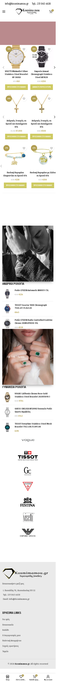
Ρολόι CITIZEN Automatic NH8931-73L (32, 290)
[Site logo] (28, 11)
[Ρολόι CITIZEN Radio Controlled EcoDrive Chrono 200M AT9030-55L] (7, 324)
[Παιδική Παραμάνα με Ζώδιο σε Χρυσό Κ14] (43, 157)
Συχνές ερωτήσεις (10, 646)
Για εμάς (6, 619)
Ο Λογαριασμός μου (11, 635)
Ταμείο (5, 651)
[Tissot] (27, 455)
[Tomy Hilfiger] (27, 548)
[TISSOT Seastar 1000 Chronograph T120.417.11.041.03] (7, 309)
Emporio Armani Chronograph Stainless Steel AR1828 (41, 74)
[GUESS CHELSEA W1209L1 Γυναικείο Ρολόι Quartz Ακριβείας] (7, 412)
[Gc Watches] (27, 471)
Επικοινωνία (7, 625)
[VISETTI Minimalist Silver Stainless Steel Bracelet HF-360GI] (16, 56)
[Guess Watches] (27, 486)
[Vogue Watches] (27, 440)
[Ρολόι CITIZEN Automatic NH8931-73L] (7, 294)
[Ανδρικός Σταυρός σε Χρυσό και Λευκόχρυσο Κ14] (16, 106)
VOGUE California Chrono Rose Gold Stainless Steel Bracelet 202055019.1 (32, 395)
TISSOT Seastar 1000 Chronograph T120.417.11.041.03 (31, 307)
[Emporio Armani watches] (27, 532)
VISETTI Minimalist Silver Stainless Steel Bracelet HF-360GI (16, 74)
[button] (16, 87)
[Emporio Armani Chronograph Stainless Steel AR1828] (42, 56)
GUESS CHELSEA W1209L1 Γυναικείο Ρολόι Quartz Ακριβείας (33, 410)
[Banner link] (27, 254)
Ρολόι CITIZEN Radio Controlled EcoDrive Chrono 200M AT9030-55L (33, 321)
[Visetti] (27, 517)
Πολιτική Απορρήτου (11, 640)
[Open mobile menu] (4, 11)
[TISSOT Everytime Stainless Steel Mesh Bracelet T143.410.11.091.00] (7, 427)
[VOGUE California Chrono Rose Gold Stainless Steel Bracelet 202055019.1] (7, 397)
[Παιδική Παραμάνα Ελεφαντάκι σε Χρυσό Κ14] (15, 157)
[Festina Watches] (27, 502)
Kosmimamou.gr (22, 664)
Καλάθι (5, 630)
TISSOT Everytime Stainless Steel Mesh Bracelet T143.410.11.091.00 (33, 425)
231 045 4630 (44, 3)
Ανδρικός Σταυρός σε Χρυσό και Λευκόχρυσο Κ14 (16, 123)
